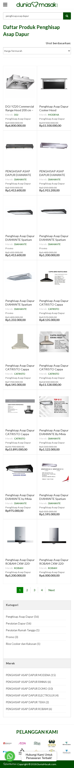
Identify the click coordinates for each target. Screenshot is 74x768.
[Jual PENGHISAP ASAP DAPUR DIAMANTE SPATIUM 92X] (54, 147)
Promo (9, 248)
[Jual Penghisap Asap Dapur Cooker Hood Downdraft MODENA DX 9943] (54, 82)
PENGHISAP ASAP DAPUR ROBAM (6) (29, 709)
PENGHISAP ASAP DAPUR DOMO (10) (29, 688)
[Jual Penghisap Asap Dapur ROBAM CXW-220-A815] (54, 536)
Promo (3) (12, 637)
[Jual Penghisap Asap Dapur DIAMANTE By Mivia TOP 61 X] (54, 406)
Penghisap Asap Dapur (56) (22, 616)
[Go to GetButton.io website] (9, 764)
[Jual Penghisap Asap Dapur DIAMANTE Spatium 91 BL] (20, 212)
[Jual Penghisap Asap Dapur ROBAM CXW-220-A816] (20, 536)
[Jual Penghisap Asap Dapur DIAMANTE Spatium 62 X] (54, 471)
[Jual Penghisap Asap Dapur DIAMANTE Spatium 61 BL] (54, 212)
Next (52, 590)
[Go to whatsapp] (10, 756)
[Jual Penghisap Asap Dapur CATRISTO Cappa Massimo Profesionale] (20, 406)
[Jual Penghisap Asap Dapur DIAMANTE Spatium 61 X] (20, 277)
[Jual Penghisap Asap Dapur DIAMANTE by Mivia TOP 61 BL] (20, 471)
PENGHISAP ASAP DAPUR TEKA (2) (27, 702)
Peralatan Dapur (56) (18, 623)
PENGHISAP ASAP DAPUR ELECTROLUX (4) (32, 695)
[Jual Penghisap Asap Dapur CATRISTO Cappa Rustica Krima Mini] (20, 342)
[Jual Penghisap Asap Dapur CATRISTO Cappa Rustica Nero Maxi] (54, 277)
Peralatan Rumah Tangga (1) (22, 630)
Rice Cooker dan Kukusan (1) (23, 643)
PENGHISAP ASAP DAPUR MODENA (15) (31, 675)
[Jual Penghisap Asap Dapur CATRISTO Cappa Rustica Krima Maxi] (54, 342)
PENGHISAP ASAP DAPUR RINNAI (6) (28, 681)
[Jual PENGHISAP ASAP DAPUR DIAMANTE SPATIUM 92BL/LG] (20, 147)
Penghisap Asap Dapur (18, 118)
